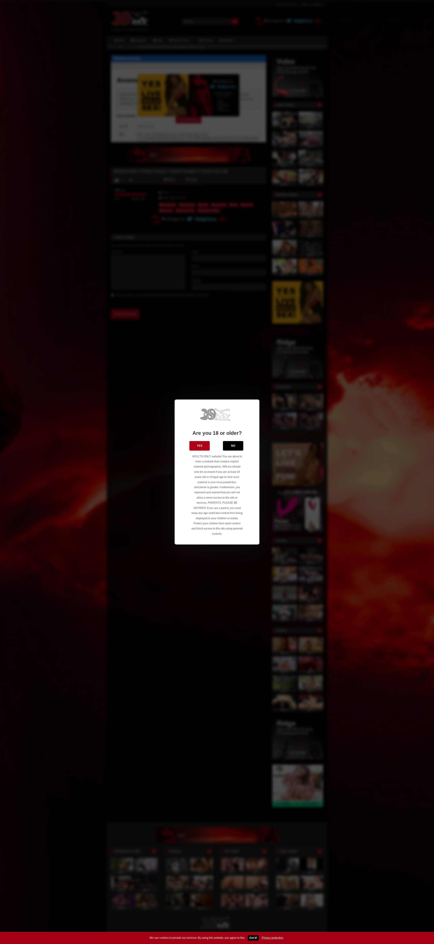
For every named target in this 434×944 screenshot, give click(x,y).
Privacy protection (272, 937)
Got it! (253, 937)
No (233, 445)
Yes (199, 445)
